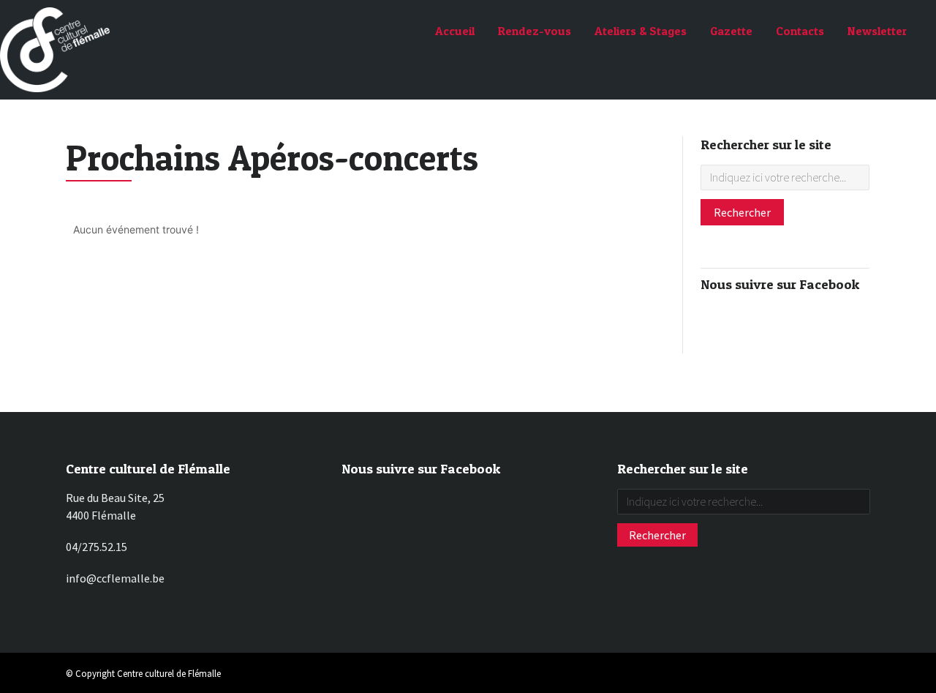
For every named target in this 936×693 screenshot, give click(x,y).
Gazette (731, 30)
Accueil (455, 30)
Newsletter (877, 30)
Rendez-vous (534, 30)
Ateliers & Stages (641, 30)
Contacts (800, 30)
